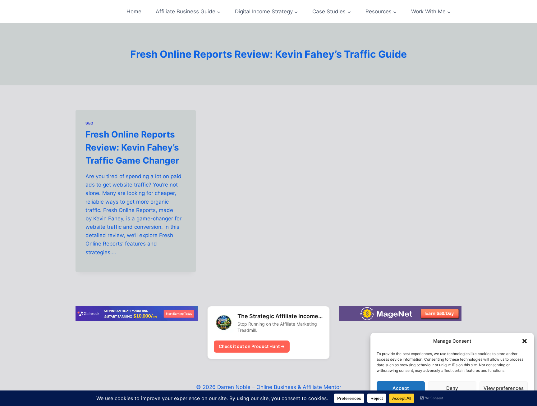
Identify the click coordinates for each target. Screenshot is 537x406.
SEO (89, 123)
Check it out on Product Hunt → (252, 346)
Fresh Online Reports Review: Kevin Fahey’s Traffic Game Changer (132, 147)
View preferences (504, 388)
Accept (400, 388)
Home (133, 11)
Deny (452, 388)
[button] (524, 341)
